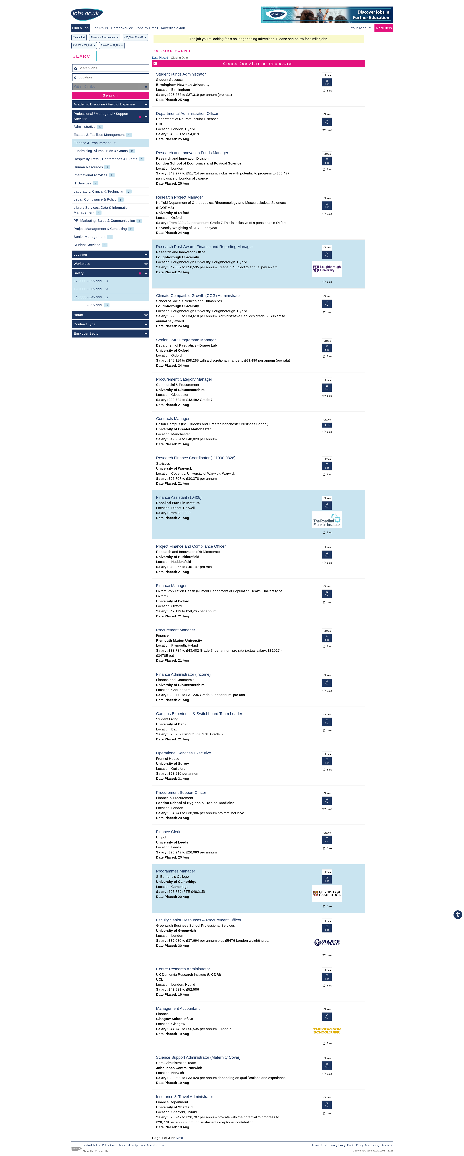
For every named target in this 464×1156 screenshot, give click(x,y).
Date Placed (160, 57)
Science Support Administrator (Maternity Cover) (198, 1057)
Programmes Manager (175, 871)
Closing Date (179, 57)
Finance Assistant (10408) (179, 497)
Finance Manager (171, 585)
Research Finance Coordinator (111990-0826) (195, 458)
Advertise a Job (173, 28)
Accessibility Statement (379, 1145)
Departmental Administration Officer (187, 113)
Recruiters (384, 28)
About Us (88, 1151)
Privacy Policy (337, 1145)
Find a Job (80, 28)
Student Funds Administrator (181, 74)
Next (179, 1138)
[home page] (87, 15)
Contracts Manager (172, 418)
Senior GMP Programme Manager (186, 340)
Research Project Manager (179, 197)
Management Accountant (178, 1008)
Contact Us (101, 1151)
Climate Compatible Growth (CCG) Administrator (198, 295)
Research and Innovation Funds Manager (192, 153)
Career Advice (122, 28)
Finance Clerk (168, 832)
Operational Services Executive (183, 753)
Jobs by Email (147, 28)
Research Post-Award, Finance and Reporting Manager (204, 246)
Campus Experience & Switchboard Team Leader (199, 713)
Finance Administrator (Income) (183, 674)
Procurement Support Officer (181, 792)
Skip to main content (17, 4)
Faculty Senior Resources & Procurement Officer (198, 920)
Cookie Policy (355, 1145)
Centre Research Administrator (183, 969)
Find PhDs (100, 28)
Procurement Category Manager (184, 379)
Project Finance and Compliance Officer (191, 546)
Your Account (361, 28)
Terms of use (319, 1145)
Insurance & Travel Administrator (184, 1096)
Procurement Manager (175, 630)
